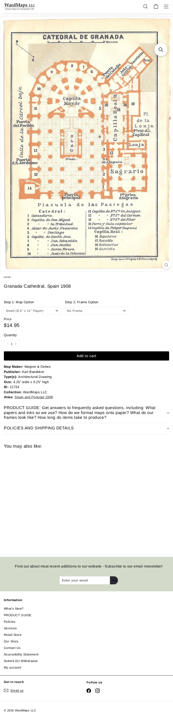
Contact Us (12, 648)
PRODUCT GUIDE (17, 615)
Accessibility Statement (21, 654)
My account (12, 667)
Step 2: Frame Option (81, 302)
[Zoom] (166, 265)
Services (10, 628)
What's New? (14, 608)
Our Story (11, 641)
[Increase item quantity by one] (16, 344)
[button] (160, 49)
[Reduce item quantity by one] (7, 344)
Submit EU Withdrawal (20, 661)
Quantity (10, 335)
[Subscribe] (114, 580)
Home (7, 277)
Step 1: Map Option (19, 302)
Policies (9, 621)
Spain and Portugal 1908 (34, 397)
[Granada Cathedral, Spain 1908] (36, 500)
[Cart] (156, 6)
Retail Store (13, 635)
